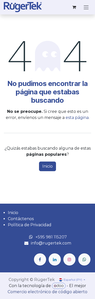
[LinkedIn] (55, 259)
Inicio (47, 166)
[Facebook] (40, 259)
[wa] (84, 259)
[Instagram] (69, 259)
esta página (77, 117)
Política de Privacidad (29, 224)
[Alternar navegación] (86, 7)
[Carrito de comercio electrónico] (74, 7)
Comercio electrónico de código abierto (47, 291)
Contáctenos (21, 218)
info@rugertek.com (51, 243)
